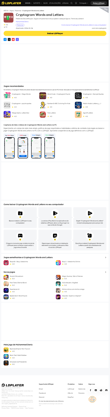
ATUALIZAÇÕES (55, 3)
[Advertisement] (55, 63)
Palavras (18, 11)
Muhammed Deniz (22, 22)
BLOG (45, 3)
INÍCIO (6, 11)
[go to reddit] (101, 390)
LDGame (65, 3)
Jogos (12, 11)
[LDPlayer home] (11, 3)
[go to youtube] (96, 390)
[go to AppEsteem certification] (92, 399)
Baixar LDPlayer (99, 3)
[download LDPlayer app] (76, 3)
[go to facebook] (90, 390)
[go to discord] (106, 390)
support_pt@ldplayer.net (10, 403)
